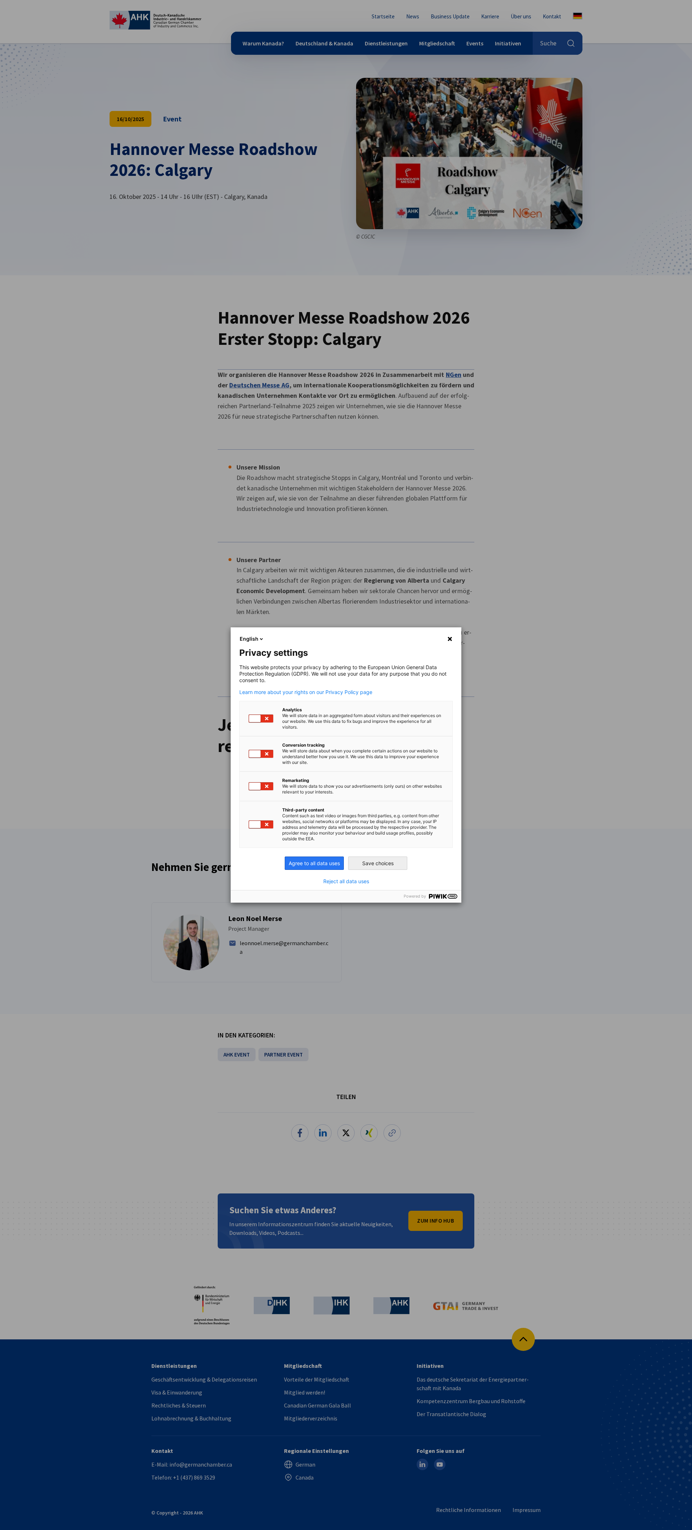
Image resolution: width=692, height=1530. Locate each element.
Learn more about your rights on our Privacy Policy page (305, 692)
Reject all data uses (346, 881)
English (249, 639)
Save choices (378, 863)
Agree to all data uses (314, 863)
